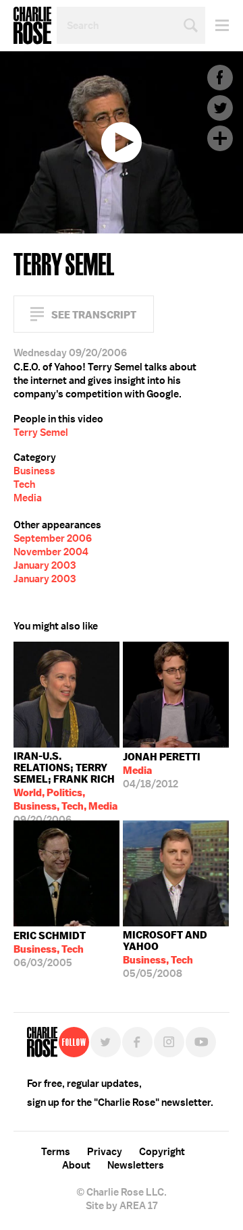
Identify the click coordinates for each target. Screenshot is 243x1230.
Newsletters (135, 1165)
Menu (217, 25)
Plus (220, 138)
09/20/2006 (65, 785)
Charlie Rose (32, 26)
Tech (24, 484)
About (76, 1165)
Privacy (104, 1151)
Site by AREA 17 (121, 1205)
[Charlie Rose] (42, 1042)
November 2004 (51, 552)
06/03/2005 (50, 949)
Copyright (162, 1151)
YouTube (201, 1042)
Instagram (169, 1042)
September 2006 (53, 538)
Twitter (220, 108)
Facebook (220, 77)
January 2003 (45, 565)
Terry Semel (41, 432)
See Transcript (93, 314)
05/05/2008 (165, 954)
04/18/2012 (161, 770)
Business (34, 471)
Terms (55, 1151)
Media (28, 498)
